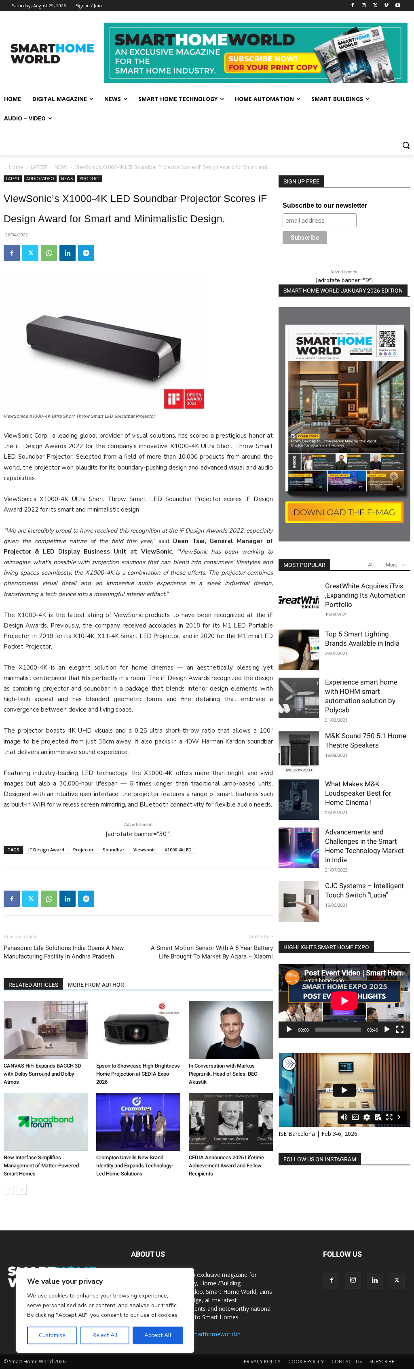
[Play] (289, 1030)
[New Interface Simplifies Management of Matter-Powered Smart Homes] (46, 1122)
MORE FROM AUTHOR (96, 984)
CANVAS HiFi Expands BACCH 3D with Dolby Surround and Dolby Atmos (42, 1074)
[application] (344, 1001)
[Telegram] (86, 253)
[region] (105, 1310)
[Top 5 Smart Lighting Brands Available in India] (299, 650)
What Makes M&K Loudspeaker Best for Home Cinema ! (358, 793)
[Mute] (387, 1030)
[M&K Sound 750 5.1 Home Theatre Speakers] (299, 751)
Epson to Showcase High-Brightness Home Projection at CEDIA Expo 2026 (138, 1074)
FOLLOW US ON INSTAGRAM (319, 1159)
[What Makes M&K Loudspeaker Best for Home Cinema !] (299, 799)
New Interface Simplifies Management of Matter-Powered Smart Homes (41, 1165)
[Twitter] (375, 6)
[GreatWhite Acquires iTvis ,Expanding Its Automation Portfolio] (299, 601)
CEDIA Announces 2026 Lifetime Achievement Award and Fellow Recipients (226, 1165)
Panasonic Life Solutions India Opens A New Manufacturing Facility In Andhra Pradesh (64, 952)
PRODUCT (90, 178)
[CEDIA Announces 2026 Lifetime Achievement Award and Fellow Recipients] (231, 1122)
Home (16, 167)
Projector (83, 850)
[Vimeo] (386, 6)
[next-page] (22, 1190)
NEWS (61, 167)
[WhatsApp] (49, 253)
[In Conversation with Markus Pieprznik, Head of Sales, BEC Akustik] (231, 1030)
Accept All (157, 1335)
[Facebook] (352, 6)
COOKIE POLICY (306, 1361)
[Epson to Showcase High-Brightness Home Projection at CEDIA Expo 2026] (138, 1030)
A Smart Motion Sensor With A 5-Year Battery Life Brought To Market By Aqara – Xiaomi (212, 952)
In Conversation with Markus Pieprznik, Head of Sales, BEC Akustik (223, 1074)
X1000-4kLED (178, 850)
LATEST (39, 167)
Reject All (105, 1335)
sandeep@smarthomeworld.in (201, 1334)
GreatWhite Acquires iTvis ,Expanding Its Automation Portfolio (365, 595)
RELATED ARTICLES (33, 984)
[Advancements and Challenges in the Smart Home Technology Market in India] (299, 848)
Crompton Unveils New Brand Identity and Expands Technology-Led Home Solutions (134, 1165)
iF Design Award (46, 850)
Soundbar (114, 850)
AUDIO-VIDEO (40, 178)
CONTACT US (347, 1361)
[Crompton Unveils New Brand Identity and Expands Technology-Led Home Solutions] (138, 1122)
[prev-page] (9, 1190)
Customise (52, 1335)
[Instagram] (364, 6)
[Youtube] (397, 6)
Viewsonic (144, 850)
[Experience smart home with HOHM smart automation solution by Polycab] (299, 698)
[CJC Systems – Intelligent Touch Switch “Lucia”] (299, 901)
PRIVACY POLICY (262, 1361)
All (371, 565)
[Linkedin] (67, 253)
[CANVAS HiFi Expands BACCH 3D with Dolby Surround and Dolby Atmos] (46, 1030)
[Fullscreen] (400, 1030)
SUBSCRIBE (382, 1361)
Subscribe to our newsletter (325, 205)
